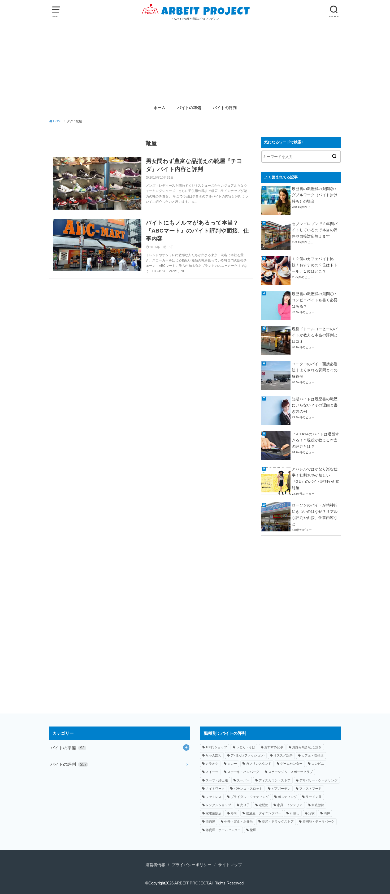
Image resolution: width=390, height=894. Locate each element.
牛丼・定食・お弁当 (238, 821)
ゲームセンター (291, 764)
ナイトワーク (215, 788)
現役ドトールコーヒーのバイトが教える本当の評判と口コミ (314, 335)
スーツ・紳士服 (217, 780)
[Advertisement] (195, 61)
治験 (311, 813)
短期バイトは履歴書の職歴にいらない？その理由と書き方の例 (314, 405)
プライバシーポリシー (191, 865)
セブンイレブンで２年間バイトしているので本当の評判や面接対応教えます (314, 230)
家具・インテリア (289, 805)
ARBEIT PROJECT (191, 883)
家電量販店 (214, 813)
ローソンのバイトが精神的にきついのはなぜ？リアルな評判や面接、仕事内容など (314, 514)
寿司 (234, 813)
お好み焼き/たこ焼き (307, 747)
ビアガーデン (281, 788)
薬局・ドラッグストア (278, 821)
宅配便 (263, 805)
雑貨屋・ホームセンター (223, 830)
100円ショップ (216, 747)
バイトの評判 (225, 108)
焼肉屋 (210, 821)
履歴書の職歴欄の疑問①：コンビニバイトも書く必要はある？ (314, 300)
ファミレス (214, 797)
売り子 (245, 805)
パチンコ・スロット (248, 788)
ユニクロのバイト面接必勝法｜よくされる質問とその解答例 (314, 370)
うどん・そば (245, 747)
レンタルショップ (218, 805)
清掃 (327, 813)
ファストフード (310, 788)
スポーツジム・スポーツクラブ (290, 772)
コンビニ (317, 764)
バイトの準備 (189, 108)
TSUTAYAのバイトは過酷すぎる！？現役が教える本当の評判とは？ (315, 440)
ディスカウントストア (275, 780)
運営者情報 (155, 865)
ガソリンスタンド (258, 764)
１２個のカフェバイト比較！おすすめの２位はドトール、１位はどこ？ (314, 265)
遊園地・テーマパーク (318, 821)
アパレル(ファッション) (248, 755)
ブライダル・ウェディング (250, 797)
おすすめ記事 (273, 747)
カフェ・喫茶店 (312, 755)
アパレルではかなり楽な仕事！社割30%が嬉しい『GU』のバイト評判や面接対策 (316, 478)
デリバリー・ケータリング (318, 780)
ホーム (160, 108)
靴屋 (253, 830)
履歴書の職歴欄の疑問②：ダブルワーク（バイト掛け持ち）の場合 (314, 195)
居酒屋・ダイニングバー (263, 813)
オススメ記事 (283, 755)
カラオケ (212, 764)
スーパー (243, 780)
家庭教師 (317, 805)
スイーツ (212, 772)
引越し (294, 813)
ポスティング (287, 797)
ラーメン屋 (314, 797)
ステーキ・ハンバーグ (243, 772)
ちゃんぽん (214, 755)
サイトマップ (230, 865)
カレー (232, 764)
